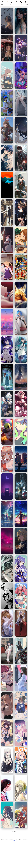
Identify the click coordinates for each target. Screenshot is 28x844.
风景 (14, 5)
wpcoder (14, 840)
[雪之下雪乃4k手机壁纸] (21, 185)
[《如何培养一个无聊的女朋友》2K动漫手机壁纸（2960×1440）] (7, 267)
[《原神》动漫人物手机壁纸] (21, 158)
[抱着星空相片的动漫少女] (21, 733)
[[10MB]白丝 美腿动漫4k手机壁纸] (21, 103)
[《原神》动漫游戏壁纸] (7, 459)
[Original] (21, 486)
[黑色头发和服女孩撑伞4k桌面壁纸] (21, 678)
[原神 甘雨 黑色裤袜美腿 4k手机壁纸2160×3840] (21, 623)
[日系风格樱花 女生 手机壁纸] (7, 75)
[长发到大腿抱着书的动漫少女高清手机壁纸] (7, 760)
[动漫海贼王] (21, 267)
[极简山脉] (7, 185)
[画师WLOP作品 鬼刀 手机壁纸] (7, 48)
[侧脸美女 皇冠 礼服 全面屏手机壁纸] (21, 212)
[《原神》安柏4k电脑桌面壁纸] (7, 130)
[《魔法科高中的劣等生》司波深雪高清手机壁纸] (21, 349)
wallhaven (22, 5)
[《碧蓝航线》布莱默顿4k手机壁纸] (21, 596)
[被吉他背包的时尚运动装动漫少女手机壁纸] (21, 705)
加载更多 (14, 831)
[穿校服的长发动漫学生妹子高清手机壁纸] (7, 815)
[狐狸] (21, 295)
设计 (27, 5)
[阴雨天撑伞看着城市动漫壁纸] (21, 459)
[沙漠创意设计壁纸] (7, 541)
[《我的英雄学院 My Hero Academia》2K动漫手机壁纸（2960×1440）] (21, 240)
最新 (2, 4)
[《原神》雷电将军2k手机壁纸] (21, 48)
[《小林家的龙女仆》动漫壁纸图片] (21, 432)
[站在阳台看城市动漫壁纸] (7, 322)
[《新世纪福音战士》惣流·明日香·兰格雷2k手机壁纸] (7, 623)
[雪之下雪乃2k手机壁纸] (7, 651)
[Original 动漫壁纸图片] (21, 514)
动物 (10, 5)
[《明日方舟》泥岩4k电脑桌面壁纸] (7, 295)
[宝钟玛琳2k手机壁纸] (7, 678)
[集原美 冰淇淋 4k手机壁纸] (7, 103)
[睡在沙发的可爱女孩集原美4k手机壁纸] (21, 75)
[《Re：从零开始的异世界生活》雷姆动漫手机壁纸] (21, 322)
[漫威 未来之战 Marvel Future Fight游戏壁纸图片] (7, 432)
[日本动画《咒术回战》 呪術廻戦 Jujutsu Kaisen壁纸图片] (7, 568)
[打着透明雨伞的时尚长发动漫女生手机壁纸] (21, 788)
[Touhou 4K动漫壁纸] (7, 377)
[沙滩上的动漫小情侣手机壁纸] (21, 815)
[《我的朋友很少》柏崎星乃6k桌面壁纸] (7, 705)
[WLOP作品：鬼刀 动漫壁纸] (7, 21)
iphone (5, 5)
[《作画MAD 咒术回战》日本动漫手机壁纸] (7, 158)
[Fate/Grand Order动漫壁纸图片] (21, 541)
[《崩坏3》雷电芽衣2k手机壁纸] (7, 349)
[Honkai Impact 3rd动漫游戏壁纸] (21, 404)
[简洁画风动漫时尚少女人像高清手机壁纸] (7, 788)
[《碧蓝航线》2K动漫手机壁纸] (7, 240)
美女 (17, 5)
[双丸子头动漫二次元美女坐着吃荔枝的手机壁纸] (7, 733)
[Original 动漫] (7, 514)
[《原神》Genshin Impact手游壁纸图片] (21, 568)
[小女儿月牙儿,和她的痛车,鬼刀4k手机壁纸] (21, 651)
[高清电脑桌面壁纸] (21, 130)
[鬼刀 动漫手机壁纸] (21, 21)
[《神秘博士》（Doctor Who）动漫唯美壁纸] (7, 486)
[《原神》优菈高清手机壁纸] (7, 404)
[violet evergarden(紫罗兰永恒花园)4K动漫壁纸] (21, 377)
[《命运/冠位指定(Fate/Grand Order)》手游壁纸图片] (7, 596)
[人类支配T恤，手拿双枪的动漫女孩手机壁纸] (21, 760)
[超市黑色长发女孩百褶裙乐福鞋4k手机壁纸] (7, 212)
